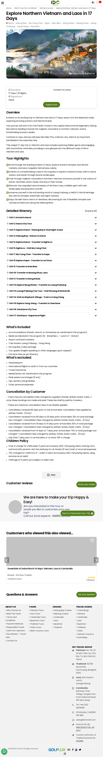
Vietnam (81, 613)
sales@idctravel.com (85, 720)
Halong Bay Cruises (63, 610)
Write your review (86, 484)
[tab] (53, 217)
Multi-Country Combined (25, 8)
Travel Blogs (83, 610)
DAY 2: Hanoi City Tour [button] (20, 223)
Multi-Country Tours (39, 630)
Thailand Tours (37, 624)
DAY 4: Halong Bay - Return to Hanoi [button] (27, 235)
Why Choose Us (14, 610)
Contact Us (12, 640)
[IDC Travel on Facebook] (72, 750)
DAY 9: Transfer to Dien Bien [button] (23, 266)
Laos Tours (35, 613)
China (80, 630)
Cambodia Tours (38, 617)
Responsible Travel (15, 627)
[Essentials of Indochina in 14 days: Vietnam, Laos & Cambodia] (51, 551)
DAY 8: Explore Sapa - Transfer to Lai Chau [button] (30, 260)
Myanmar (58, 624)
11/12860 (79, 741)
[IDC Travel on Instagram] (65, 754)
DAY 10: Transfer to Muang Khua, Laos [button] (28, 272)
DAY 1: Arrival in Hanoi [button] (20, 217)
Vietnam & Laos (46, 8)
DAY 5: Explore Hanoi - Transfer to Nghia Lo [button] (30, 242)
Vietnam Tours (37, 610)
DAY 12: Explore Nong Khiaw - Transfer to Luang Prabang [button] (37, 284)
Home (9, 8)
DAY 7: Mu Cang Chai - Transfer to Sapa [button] (29, 254)
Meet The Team (14, 613)
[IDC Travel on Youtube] (76, 750)
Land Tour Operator (16, 630)
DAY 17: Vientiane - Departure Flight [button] (27, 315)
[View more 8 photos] (51, 53)
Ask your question (86, 594)
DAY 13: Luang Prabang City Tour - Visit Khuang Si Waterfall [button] (39, 291)
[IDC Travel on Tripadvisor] (68, 750)
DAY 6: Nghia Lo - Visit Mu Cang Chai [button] (27, 248)
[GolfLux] (57, 750)
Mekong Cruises (61, 613)
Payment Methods (15, 624)
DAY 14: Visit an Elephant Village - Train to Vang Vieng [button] (36, 297)
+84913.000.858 (61, 516)
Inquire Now (51, 104)
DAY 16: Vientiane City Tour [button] (23, 309)
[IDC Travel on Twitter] (80, 750)
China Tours (35, 627)
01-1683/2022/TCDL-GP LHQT (85, 727)
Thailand (58, 627)
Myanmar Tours (37, 620)
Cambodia (59, 617)
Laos (56, 620)
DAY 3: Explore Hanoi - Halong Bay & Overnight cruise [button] (36, 229)
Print (52, 475)
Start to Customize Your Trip (76, 513)
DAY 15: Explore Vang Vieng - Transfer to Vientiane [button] (34, 303)
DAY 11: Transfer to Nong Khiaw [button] (24, 278)
